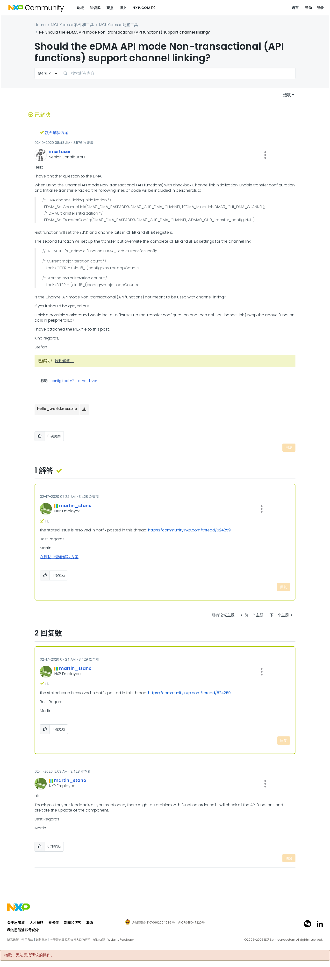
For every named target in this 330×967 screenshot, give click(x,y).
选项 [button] (287, 95)
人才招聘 (37, 922)
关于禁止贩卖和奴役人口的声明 (70, 939)
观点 (110, 7)
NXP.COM (141, 7)
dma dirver (87, 380)
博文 (123, 7)
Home (40, 25)
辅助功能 (99, 939)
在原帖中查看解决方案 (59, 557)
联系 (89, 922)
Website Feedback (121, 939)
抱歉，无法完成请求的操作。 (29, 955)
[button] (265, 155)
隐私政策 (13, 939)
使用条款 (27, 939)
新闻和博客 (73, 922)
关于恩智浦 (16, 922)
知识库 (95, 7)
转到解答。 (64, 361)
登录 (320, 7)
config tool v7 (62, 380)
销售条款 (41, 939)
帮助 (308, 7)
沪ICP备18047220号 (191, 922)
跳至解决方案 (56, 132)
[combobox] (177, 73)
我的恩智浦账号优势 (23, 929)
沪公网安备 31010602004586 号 (153, 923)
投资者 (54, 922)
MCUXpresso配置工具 (118, 25)
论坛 (80, 7)
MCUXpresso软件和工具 (72, 25)
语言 (295, 7)
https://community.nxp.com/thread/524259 (189, 530)
